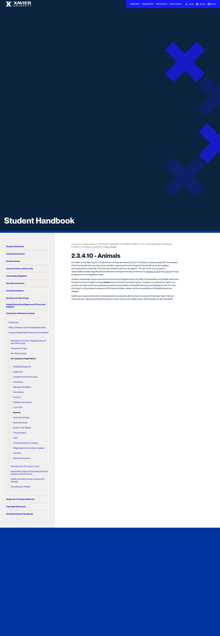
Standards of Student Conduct (20, 313)
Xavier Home (76, 244)
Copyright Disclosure (16, 506)
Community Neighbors (16, 276)
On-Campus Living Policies (23, 358)
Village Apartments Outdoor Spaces (28, 448)
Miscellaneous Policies (21, 486)
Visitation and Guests (22, 402)
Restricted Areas (20, 422)
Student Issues (13, 261)
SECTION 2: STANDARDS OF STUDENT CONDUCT (119, 244)
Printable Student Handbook (19, 514)
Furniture (17, 397)
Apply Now (135, 4)
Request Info (147, 4)
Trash (15, 438)
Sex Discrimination (15, 290)
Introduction (13, 322)
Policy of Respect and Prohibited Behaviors (27, 327)
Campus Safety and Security (19, 268)
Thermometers (19, 433)
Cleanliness (18, 382)
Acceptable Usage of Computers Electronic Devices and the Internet (29, 472)
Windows (17, 453)
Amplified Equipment (22, 366)
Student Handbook (39, 220)
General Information (15, 254)
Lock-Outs (17, 407)
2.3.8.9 (167, 271)
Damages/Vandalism (22, 387)
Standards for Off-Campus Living (25, 466)
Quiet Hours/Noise (21, 417)
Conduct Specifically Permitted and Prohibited (28, 332)
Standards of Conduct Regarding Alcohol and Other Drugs (28, 342)
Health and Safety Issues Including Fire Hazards (27, 480)
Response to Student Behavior (20, 499)
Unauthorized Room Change (25, 443)
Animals (16, 412)
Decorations (18, 392)
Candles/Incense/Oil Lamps (25, 377)
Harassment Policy (19, 348)
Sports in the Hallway (22, 428)
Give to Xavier (176, 4)
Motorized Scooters (21, 458)
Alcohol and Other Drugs (17, 298)
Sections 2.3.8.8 (153, 271)
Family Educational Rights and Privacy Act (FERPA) (26, 305)
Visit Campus (161, 4)
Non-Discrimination (15, 283)
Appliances (18, 372)
